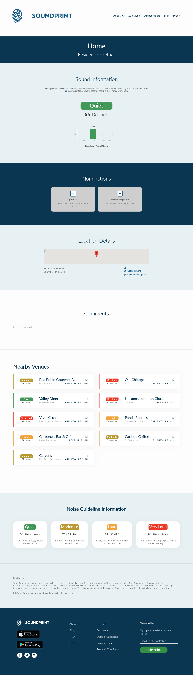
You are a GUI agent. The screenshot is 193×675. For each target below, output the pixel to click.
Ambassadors (152, 15)
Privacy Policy (104, 643)
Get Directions (134, 271)
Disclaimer (103, 630)
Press (176, 15)
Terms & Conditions (108, 649)
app (67, 91)
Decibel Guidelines (107, 637)
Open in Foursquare (136, 275)
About (117, 15)
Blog (166, 15)
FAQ (72, 637)
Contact (101, 624)
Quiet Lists (134, 15)
